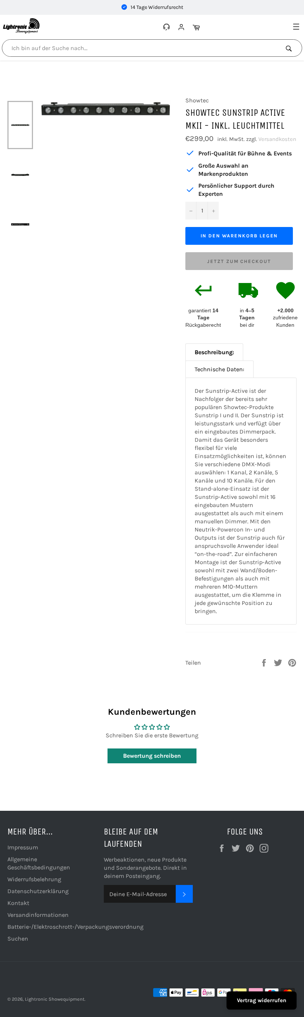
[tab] (214, 352)
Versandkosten (277, 139)
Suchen (17, 938)
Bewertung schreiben (152, 755)
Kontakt (18, 902)
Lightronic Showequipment (55, 999)
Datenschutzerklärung (38, 891)
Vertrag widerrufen (261, 1000)
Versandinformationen (38, 914)
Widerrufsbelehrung (34, 879)
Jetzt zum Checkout (239, 261)
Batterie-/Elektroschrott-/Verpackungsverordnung (75, 926)
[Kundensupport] (167, 27)
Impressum (22, 847)
